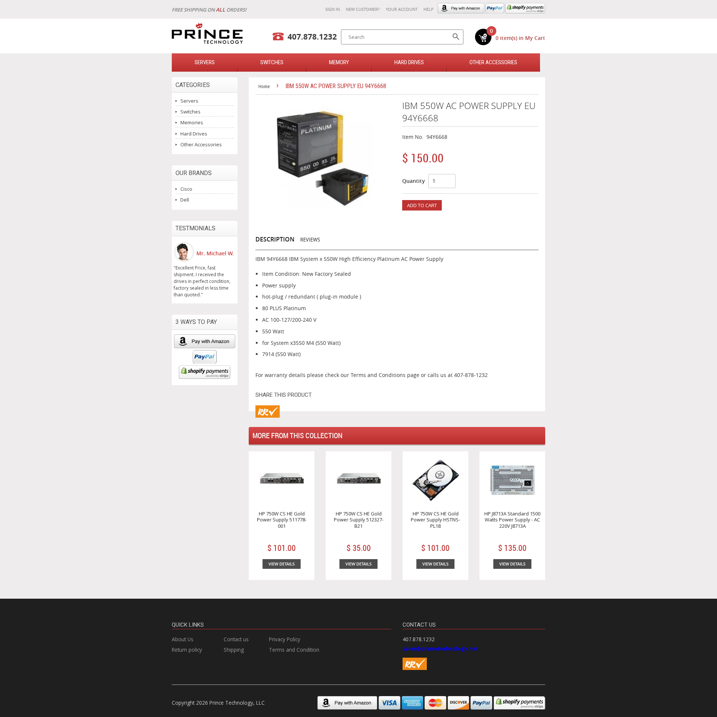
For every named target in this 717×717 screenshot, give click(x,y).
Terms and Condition (294, 649)
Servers (189, 100)
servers (205, 62)
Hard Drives (409, 62)
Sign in (332, 9)
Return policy (187, 649)
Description (275, 239)
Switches (190, 111)
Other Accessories (493, 62)
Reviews (310, 239)
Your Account (402, 9)
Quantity (413, 180)
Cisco (186, 189)
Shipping (234, 649)
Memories (191, 122)
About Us (182, 639)
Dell (184, 199)
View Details (282, 564)
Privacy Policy (284, 639)
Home (264, 86)
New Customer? (363, 9)
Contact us (236, 639)
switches (271, 62)
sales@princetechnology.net (440, 648)
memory (339, 62)
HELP (428, 9)
